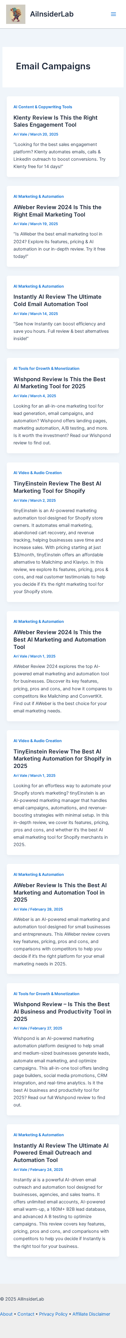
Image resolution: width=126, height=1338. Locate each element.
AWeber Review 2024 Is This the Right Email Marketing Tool (57, 211)
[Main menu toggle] (113, 14)
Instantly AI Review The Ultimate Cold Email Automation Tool (57, 300)
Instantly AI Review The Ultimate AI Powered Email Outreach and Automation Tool (61, 1152)
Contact (25, 1314)
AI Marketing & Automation (38, 196)
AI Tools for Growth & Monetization (46, 368)
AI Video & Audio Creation (37, 472)
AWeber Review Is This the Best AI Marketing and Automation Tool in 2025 (60, 892)
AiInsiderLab (52, 14)
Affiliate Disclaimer (91, 1314)
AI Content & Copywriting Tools (42, 107)
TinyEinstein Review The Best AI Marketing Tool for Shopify (57, 487)
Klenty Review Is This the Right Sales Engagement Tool (55, 121)
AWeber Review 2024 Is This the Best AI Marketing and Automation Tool (59, 639)
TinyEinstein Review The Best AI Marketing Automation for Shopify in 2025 (62, 758)
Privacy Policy (53, 1314)
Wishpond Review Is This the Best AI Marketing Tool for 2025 (59, 383)
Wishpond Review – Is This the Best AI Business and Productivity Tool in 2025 (62, 1011)
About (6, 1314)
